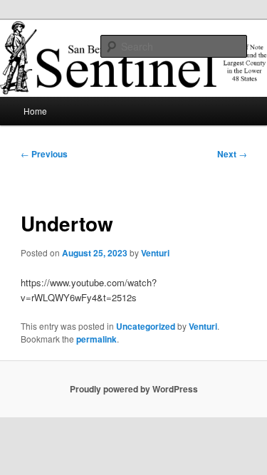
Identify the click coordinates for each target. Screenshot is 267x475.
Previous (44, 153)
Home (35, 111)
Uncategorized (145, 326)
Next (232, 153)
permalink (96, 339)
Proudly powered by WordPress (134, 388)
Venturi (155, 252)
